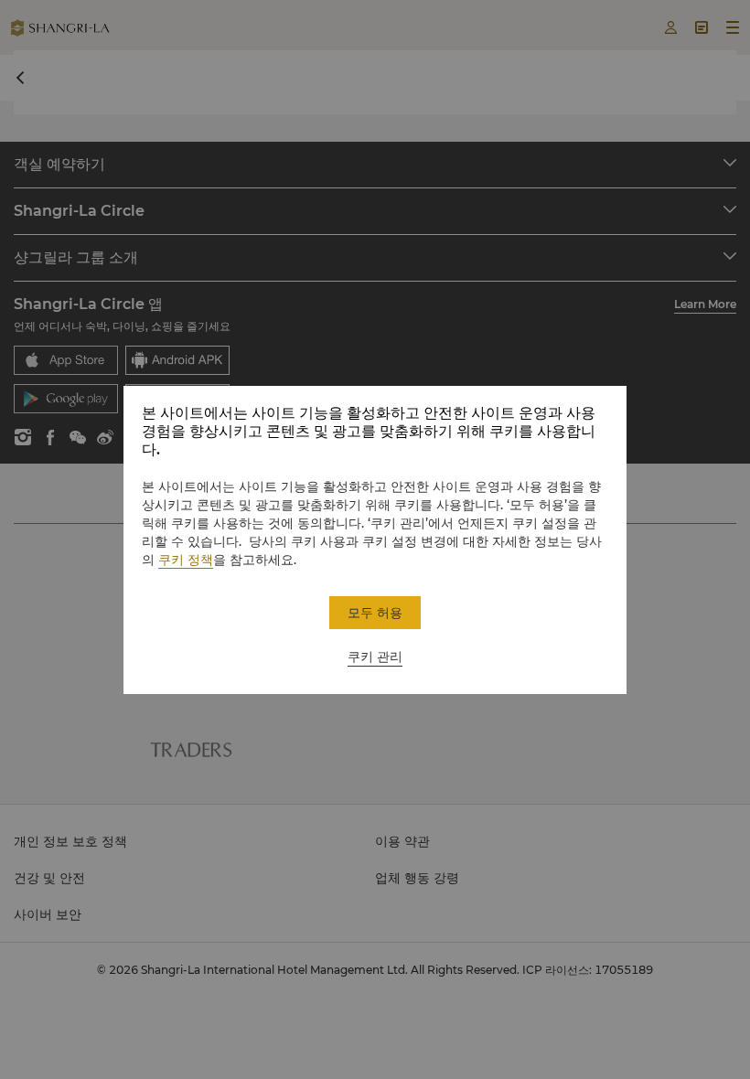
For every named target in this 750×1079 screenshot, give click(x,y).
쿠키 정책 (185, 559)
